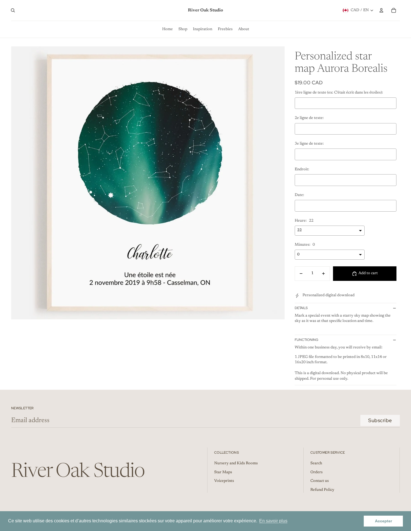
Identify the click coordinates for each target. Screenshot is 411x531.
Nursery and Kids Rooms (236, 463)
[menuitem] (167, 29)
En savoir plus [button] (273, 520)
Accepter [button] (383, 521)
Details (301, 308)
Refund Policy (322, 490)
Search (316, 463)
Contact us (319, 481)
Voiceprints (224, 481)
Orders (316, 472)
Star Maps (223, 472)
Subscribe (380, 420)
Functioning (306, 340)
